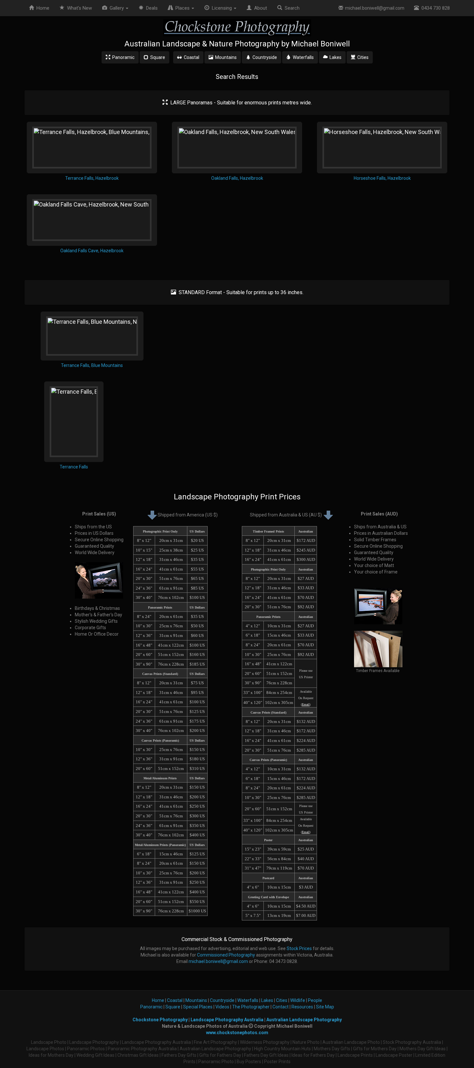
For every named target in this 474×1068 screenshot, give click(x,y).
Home (41, 8)
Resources (302, 1006)
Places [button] (182, 8)
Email (306, 704)
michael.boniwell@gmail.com (373, 8)
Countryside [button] (264, 57)
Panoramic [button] (122, 57)
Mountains (196, 1000)
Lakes (267, 1000)
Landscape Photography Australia (227, 1019)
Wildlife (297, 1000)
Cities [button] (362, 57)
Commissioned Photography (226, 954)
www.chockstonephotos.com (237, 1032)
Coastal (175, 1000)
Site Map (325, 1006)
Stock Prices (299, 948)
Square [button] (156, 57)
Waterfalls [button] (302, 57)
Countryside (222, 1000)
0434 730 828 (434, 8)
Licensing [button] (221, 8)
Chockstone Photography (160, 1019)
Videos (222, 1006)
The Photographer (251, 1006)
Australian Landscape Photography (304, 1019)
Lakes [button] (334, 57)
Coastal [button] (190, 57)
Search (291, 8)
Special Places (197, 1006)
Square (172, 1006)
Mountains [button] (225, 57)
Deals (150, 8)
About (259, 8)
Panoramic (151, 1006)
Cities (281, 1000)
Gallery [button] (116, 8)
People (315, 1000)
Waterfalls (247, 1000)
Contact (280, 1006)
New (79, 8)
